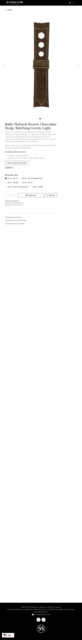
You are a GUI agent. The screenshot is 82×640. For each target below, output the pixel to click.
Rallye (9, 10)
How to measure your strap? (17, 163)
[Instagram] (44, 620)
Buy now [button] (51, 195)
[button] (4, 64)
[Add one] (15, 195)
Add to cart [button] (32, 195)
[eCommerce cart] (70, 3)
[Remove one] (7, 195)
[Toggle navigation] (74, 3)
